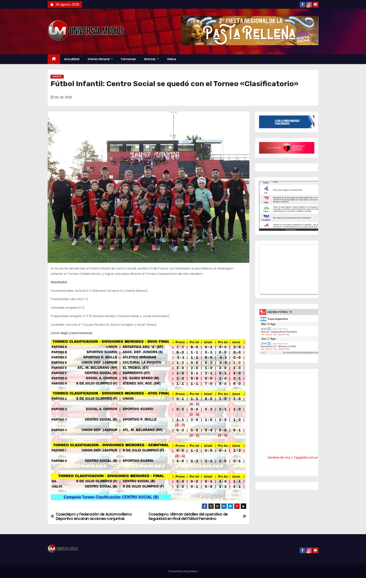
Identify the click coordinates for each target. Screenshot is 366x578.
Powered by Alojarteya (182, 571)
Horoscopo (291, 229)
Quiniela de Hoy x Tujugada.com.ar (292, 457)
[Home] (54, 59)
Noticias (150, 59)
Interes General (99, 59)
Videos (171, 59)
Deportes (57, 76)
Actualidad (71, 59)
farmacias (128, 59)
